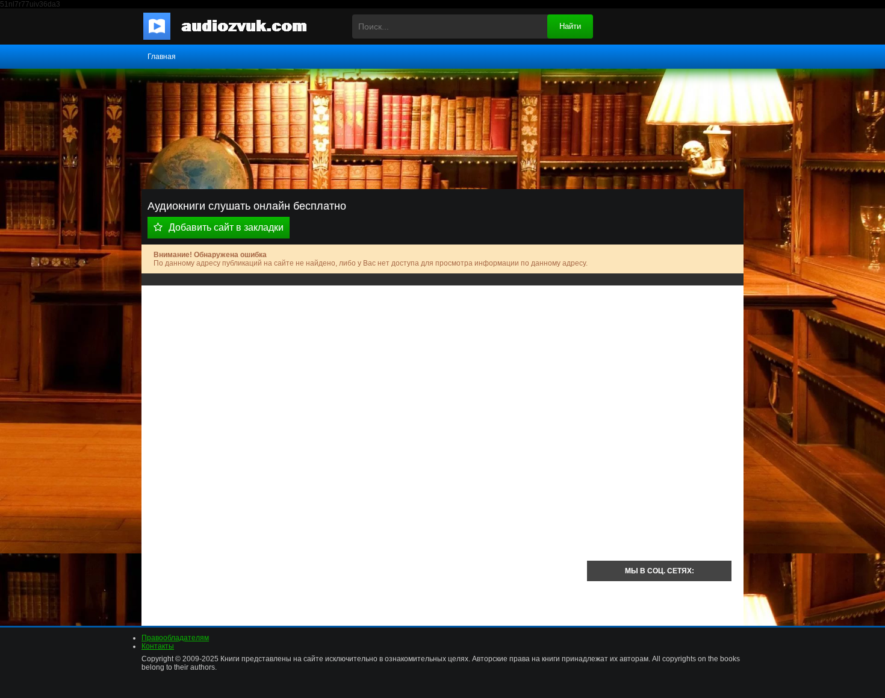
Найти (570, 26)
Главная (162, 56)
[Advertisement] (364, 382)
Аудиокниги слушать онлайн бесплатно (234, 26)
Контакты (157, 646)
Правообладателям (175, 638)
